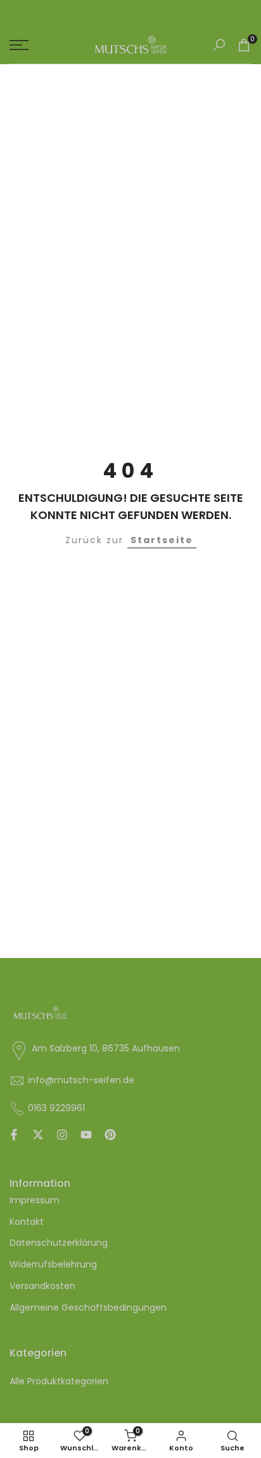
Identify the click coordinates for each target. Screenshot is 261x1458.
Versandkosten (42, 1285)
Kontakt (27, 1221)
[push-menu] (19, 45)
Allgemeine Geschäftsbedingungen (88, 1307)
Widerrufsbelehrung (53, 1264)
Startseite (161, 540)
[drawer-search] (219, 44)
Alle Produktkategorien (59, 1381)
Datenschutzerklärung (59, 1242)
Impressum (35, 1200)
